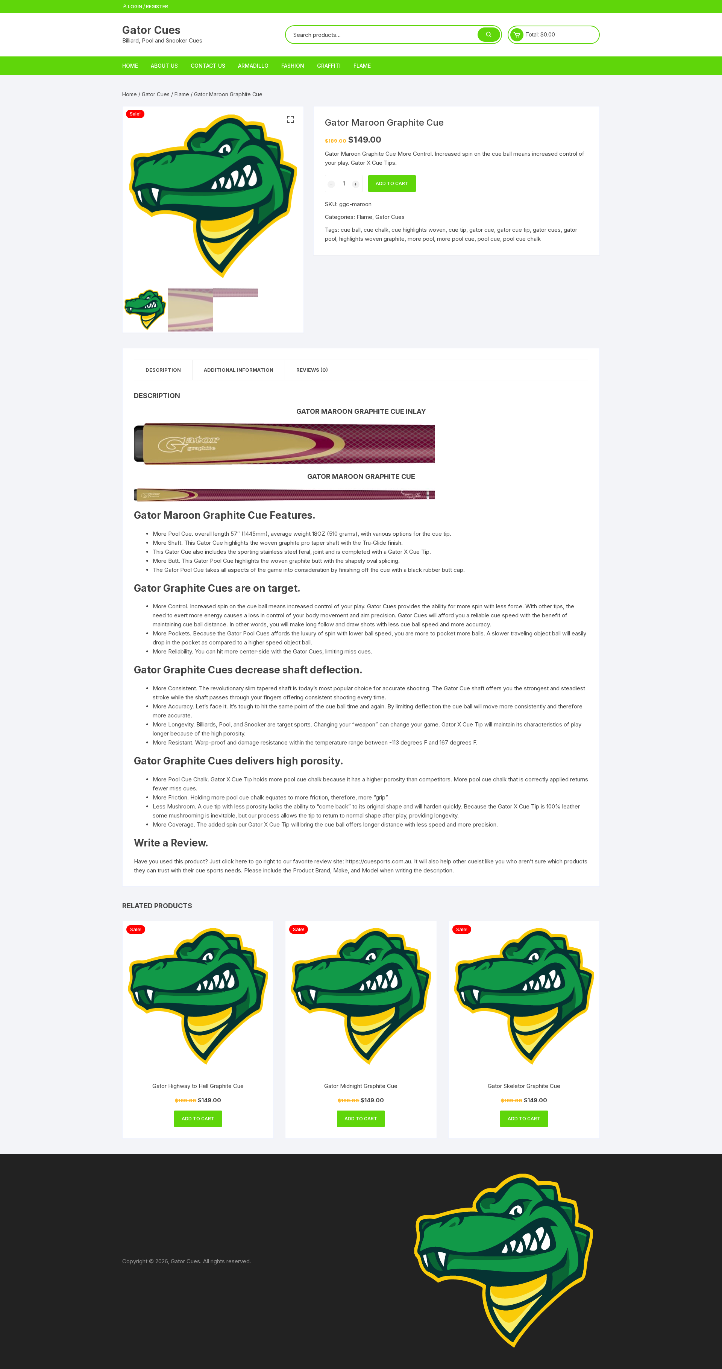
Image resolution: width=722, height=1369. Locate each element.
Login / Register (147, 6)
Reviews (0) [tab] (312, 370)
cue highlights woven (418, 229)
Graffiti (329, 65)
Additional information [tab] (238, 370)
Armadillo (253, 65)
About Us (164, 65)
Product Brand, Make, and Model (335, 870)
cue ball (351, 229)
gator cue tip (513, 229)
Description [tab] (163, 370)
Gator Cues (151, 30)
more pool (421, 238)
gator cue (481, 229)
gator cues (547, 229)
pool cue (489, 238)
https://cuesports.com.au (378, 861)
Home (130, 65)
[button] (290, 119)
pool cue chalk (522, 238)
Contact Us (208, 65)
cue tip (457, 229)
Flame (362, 65)
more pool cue (456, 238)
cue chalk (376, 229)
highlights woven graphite (372, 238)
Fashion (292, 65)
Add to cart (392, 183)
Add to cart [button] (198, 1118)
